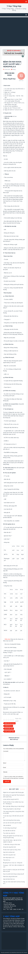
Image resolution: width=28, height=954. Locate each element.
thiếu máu (7, 639)
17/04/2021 (7, 69)
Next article (14, 739)
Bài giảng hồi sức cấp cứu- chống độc (12, 862)
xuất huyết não (9, 731)
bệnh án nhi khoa (10, 723)
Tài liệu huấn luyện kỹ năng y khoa (12, 849)
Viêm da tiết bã (7, 825)
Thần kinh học (6, 860)
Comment (5, 751)
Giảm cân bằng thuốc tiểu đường (11, 820)
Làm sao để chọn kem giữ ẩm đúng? (12, 822)
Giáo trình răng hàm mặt (9, 854)
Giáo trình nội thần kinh (9, 852)
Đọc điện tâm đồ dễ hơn (9, 830)
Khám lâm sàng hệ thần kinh (10, 876)
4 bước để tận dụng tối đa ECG (11, 799)
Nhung (13, 69)
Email (4, 767)
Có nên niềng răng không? (10, 828)
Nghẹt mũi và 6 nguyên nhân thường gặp (13, 792)
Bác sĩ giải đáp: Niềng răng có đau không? (13, 806)
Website (5, 772)
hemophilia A (8, 725)
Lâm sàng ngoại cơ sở (8, 857)
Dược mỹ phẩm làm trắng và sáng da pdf (13, 874)
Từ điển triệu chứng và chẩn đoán (11, 844)
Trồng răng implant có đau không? (12, 809)
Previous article (14, 737)
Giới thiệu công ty (8, 902)
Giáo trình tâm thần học (9, 879)
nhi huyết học (9, 728)
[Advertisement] (14, 31)
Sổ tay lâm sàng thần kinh (9, 847)
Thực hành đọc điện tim (9, 833)
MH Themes (24, 952)
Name (4, 763)
